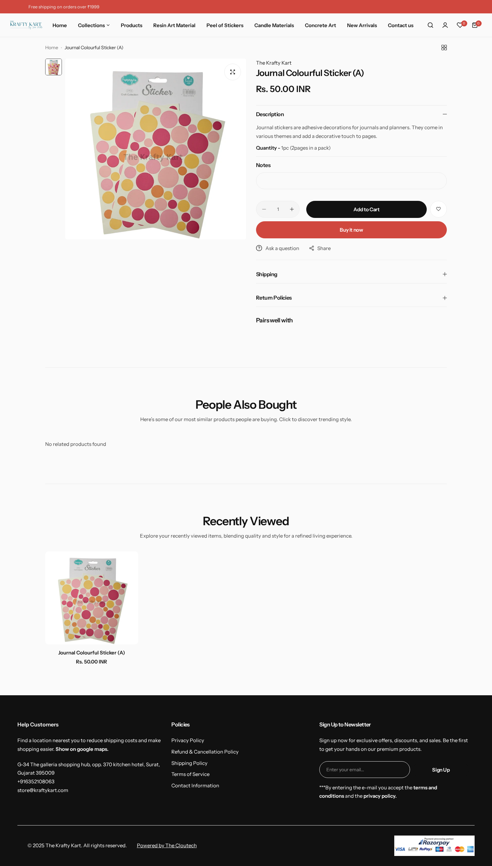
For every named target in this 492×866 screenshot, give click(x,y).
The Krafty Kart (274, 63)
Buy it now (351, 230)
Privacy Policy (187, 740)
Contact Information (195, 785)
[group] (155, 149)
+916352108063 (36, 781)
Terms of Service (190, 774)
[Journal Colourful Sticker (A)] (91, 597)
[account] (445, 25)
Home (51, 48)
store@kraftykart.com (42, 790)
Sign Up (440, 770)
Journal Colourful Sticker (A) (91, 652)
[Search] (430, 25)
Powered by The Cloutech (167, 845)
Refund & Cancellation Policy (205, 752)
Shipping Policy (189, 763)
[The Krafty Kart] (26, 25)
